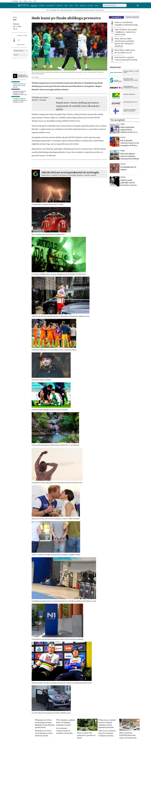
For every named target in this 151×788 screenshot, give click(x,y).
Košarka (42, 5)
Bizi (21, 1)
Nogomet (34, 5)
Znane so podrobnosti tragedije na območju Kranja (126, 23)
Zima (66, 5)
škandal (16, 54)
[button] (12, 5)
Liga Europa (78, 10)
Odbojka (83, 5)
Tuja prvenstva (100, 10)
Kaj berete (116, 17)
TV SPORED (14, 1)
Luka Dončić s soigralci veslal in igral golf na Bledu (126, 58)
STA (14, 20)
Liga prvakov (69, 10)
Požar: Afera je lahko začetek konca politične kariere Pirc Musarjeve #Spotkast (124, 42)
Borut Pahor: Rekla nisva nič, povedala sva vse (125, 51)
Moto (96, 5)
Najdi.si (25, 1)
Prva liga (61, 10)
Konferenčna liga (88, 10)
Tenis (76, 5)
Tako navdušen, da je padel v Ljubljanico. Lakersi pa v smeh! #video (126, 31)
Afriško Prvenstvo (18, 50)
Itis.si (30, 1)
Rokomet (60, 5)
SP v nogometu (52, 10)
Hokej (71, 5)
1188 (34, 1)
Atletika (90, 5)
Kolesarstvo (50, 5)
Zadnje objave (132, 17)
